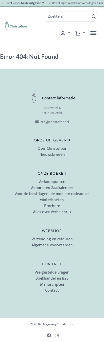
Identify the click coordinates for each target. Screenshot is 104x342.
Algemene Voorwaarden (52, 245)
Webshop (52, 231)
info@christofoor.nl (54, 122)
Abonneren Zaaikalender (52, 187)
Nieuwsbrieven (52, 154)
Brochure (52, 206)
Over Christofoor (52, 148)
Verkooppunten (52, 181)
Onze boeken (52, 173)
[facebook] (49, 335)
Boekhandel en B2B (52, 278)
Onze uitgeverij (52, 140)
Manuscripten (52, 284)
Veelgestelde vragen (52, 272)
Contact (52, 264)
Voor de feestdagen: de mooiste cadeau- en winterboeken (52, 197)
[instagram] (57, 335)
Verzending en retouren (52, 239)
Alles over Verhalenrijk (52, 212)
